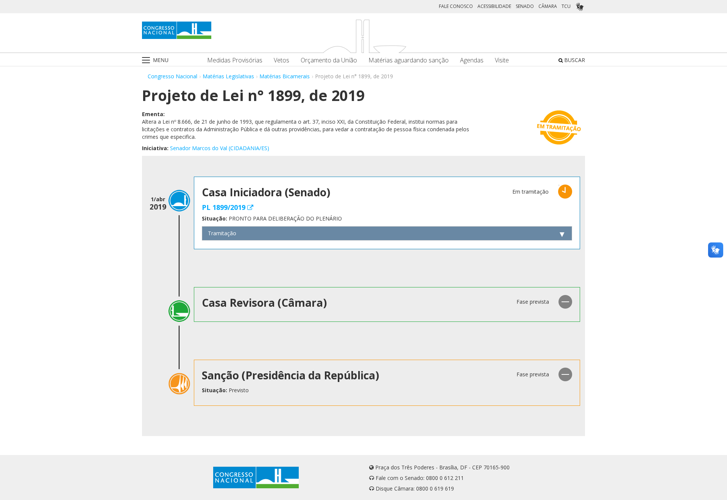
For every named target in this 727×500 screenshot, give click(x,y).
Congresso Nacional (172, 76)
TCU (566, 6)
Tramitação (222, 233)
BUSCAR (574, 60)
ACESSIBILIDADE (494, 6)
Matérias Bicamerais (284, 76)
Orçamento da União (329, 60)
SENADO (525, 6)
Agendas (472, 60)
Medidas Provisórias (234, 60)
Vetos (281, 60)
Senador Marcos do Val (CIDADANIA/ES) (219, 148)
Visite (502, 60)
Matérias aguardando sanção (408, 60)
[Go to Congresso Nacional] (176, 30)
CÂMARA (547, 6)
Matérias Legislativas (228, 76)
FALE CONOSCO (456, 6)
